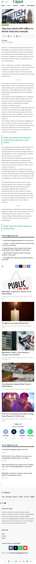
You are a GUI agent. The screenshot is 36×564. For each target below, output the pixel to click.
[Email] (23, 561)
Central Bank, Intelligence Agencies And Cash (15, 449)
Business (15, 496)
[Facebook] (6, 434)
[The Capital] (18, 2)
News (3, 496)
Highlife (32, 496)
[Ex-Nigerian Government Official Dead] (18, 311)
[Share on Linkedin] (16, 561)
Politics (21, 496)
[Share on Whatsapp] (11, 36)
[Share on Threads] (17, 36)
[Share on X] (8, 36)
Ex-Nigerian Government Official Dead (15, 323)
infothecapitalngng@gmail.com (19, 553)
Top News (26, 496)
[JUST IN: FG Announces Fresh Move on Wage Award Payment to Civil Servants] (18, 402)
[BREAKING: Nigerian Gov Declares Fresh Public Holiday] (18, 280)
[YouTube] (5, 503)
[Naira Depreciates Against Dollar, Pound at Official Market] (18, 372)
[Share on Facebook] (6, 36)
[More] (19, 36)
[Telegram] (22, 434)
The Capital (4, 40)
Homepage (9, 496)
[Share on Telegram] (14, 36)
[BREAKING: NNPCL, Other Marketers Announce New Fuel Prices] (18, 340)
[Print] (27, 561)
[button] (3, 2)
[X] (14, 434)
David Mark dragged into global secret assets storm (18, 240)
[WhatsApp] (30, 434)
